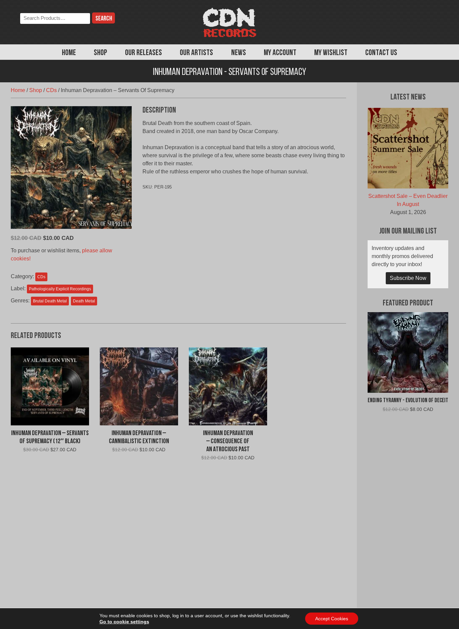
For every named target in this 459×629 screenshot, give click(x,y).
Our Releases (143, 53)
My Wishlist (330, 53)
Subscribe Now (408, 278)
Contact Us (381, 53)
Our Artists (196, 53)
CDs (51, 90)
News (238, 53)
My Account (280, 53)
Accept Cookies (331, 618)
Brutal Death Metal (50, 301)
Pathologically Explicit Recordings (60, 289)
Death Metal (84, 301)
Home (69, 53)
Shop (100, 53)
